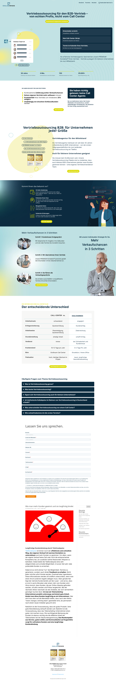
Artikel (42, 508)
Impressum (54, 674)
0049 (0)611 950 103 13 (106, 2)
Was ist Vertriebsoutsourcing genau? (39, 384)
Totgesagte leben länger (84, 523)
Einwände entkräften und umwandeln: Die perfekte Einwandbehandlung (84, 520)
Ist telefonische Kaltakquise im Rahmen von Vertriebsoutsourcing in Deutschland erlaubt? (55, 401)
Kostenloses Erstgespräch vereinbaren (57, 21)
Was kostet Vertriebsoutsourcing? (38, 389)
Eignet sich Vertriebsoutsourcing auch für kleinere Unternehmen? (50, 395)
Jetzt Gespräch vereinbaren (58, 366)
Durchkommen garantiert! (84, 528)
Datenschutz (61, 674)
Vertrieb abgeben (46, 221)
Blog (44, 508)
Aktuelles (94, 2)
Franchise (87, 2)
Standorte (81, 2)
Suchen (88, 506)
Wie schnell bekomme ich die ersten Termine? (42, 413)
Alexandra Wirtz (30, 508)
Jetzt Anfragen (58, 109)
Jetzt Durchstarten (41, 285)
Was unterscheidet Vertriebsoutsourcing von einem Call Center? (50, 407)
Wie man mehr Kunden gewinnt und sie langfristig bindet (84, 515)
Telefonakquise (30, 551)
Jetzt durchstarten (73, 171)
